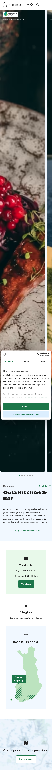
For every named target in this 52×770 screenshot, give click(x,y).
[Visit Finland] (12, 4)
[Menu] (44, 4)
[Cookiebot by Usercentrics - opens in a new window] (37, 354)
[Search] (37, 4)
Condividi (43, 486)
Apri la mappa (26, 759)
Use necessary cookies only (26, 414)
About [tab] (43, 361)
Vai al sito (26, 584)
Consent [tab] (9, 361)
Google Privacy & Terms (35, 397)
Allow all (26, 406)
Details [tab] (26, 361)
